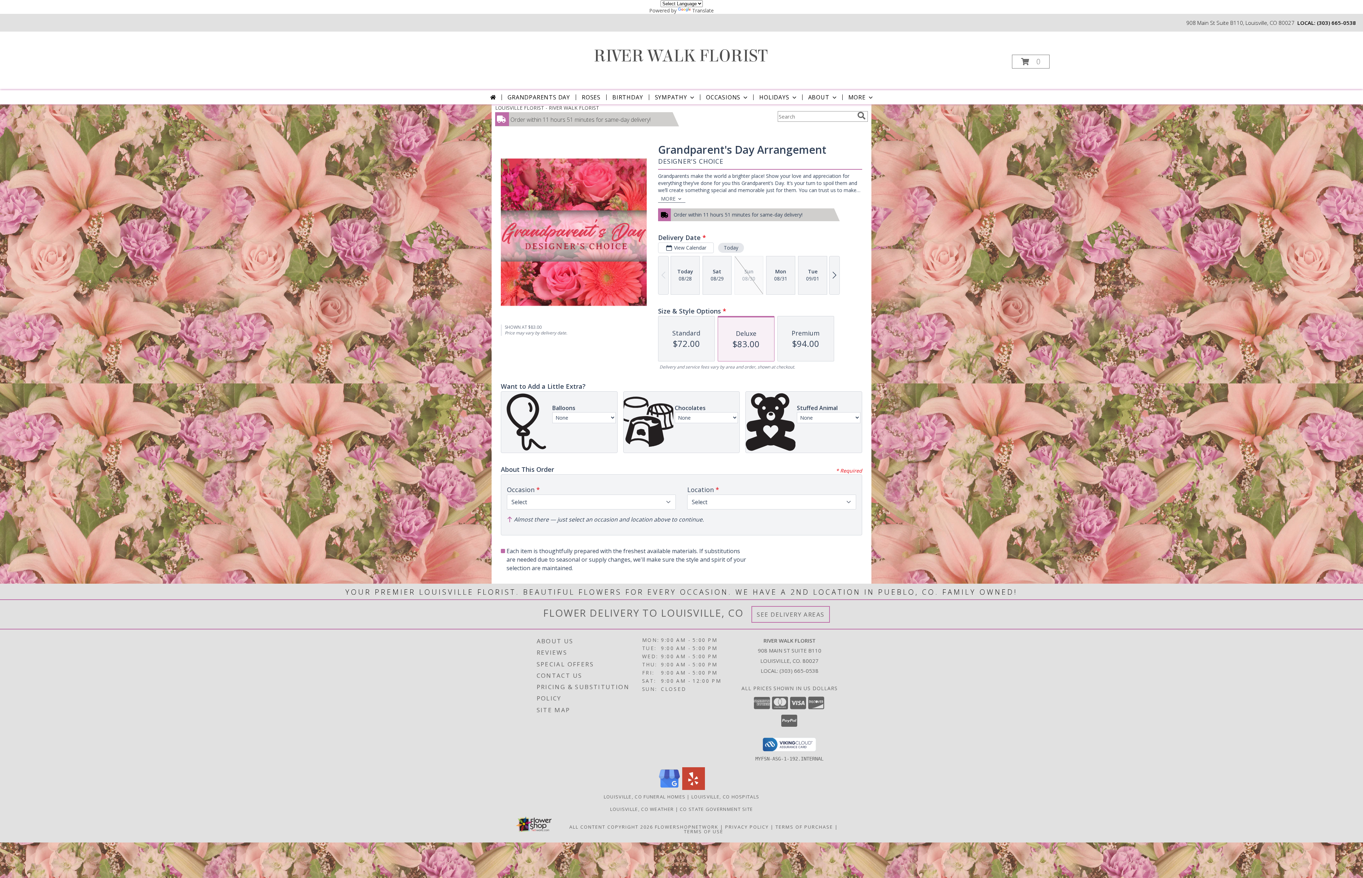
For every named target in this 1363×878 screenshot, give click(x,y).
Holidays (774, 97)
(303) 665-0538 (1336, 22)
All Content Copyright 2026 (611, 827)
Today (731, 247)
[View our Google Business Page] (669, 788)
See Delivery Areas (791, 614)
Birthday (627, 97)
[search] (861, 115)
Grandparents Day (539, 97)
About (819, 97)
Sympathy (671, 97)
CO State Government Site (716, 809)
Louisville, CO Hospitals (725, 797)
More (857, 97)
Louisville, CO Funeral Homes (644, 797)
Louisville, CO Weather (642, 809)
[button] (1031, 62)
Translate (703, 10)
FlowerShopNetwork (686, 827)
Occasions (723, 97)
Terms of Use (703, 831)
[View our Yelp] (693, 788)
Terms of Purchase (804, 827)
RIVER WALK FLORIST (681, 56)
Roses (591, 97)
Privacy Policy (747, 827)
